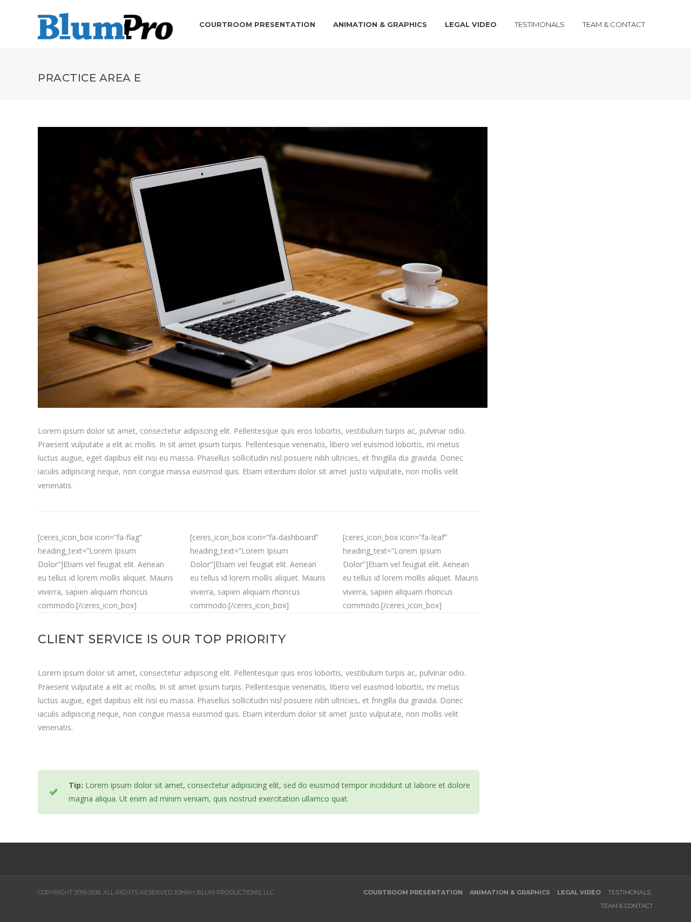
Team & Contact (626, 906)
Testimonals (629, 892)
